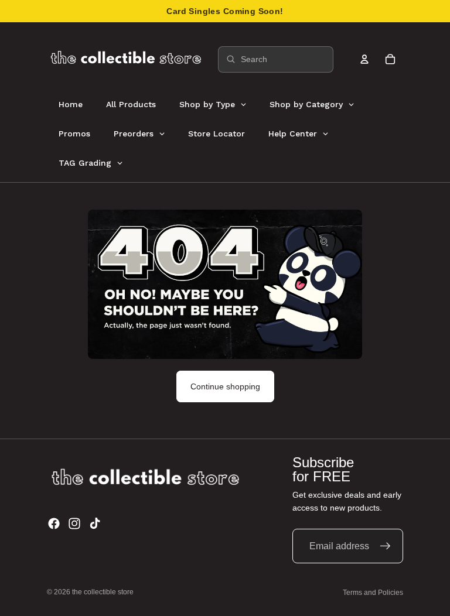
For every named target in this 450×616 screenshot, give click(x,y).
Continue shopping (225, 386)
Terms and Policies (373, 592)
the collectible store (103, 592)
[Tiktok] (95, 523)
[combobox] (276, 59)
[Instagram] (74, 523)
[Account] (364, 59)
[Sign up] (385, 546)
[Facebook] (54, 523)
